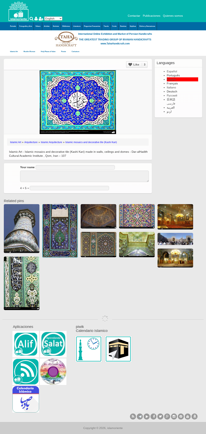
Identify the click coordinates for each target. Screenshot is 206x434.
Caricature (75, 51)
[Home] (18, 10)
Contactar (134, 15)
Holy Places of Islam (48, 51)
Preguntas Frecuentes (92, 26)
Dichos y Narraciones (147, 26)
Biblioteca (66, 26)
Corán (114, 26)
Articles (46, 26)
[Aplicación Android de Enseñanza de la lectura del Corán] (25, 344)
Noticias (56, 26)
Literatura (76, 26)
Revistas (123, 26)
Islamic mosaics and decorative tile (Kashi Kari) (91, 142)
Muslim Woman (30, 51)
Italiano (171, 87)
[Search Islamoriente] (32, 19)
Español (172, 71)
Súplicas (133, 26)
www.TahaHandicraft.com (115, 43)
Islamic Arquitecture (51, 142)
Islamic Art (14, 51)
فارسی (171, 103)
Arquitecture (31, 142)
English (171, 79)
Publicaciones (151, 15)
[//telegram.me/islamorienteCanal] (140, 417)
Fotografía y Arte (25, 26)
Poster (63, 51)
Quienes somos (173, 15)
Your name (27, 167)
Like (139, 64)
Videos (37, 26)
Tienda (106, 26)
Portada (13, 26)
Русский (172, 95)
